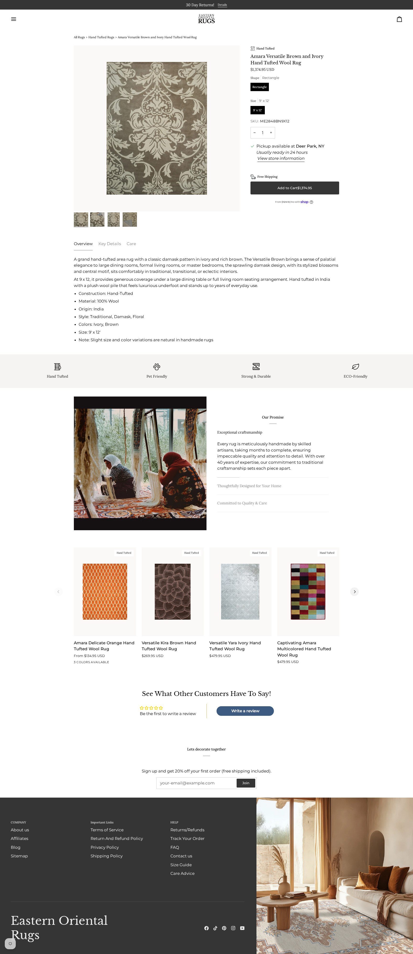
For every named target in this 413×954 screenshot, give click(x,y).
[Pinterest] (224, 928)
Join (246, 783)
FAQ (174, 846)
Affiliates (19, 838)
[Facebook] (206, 928)
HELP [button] (174, 822)
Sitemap (19, 855)
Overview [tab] (83, 243)
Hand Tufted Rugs (101, 37)
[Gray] (94, 663)
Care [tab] (131, 243)
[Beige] (85, 663)
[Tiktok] (215, 928)
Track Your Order (187, 838)
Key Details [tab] (109, 243)
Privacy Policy (105, 846)
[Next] (354, 591)
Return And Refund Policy (117, 838)
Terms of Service (107, 829)
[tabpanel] (206, 299)
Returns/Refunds (187, 829)
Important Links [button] (102, 822)
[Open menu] (18, 18)
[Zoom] (157, 128)
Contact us (181, 855)
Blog (16, 846)
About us (20, 829)
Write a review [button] (245, 710)
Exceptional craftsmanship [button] (239, 432)
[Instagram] (233, 928)
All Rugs (79, 37)
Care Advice (182, 873)
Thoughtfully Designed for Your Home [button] (249, 485)
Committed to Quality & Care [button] (242, 503)
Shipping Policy (107, 855)
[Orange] (77, 663)
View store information (280, 158)
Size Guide (181, 864)
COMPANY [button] (18, 822)
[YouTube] (242, 928)
